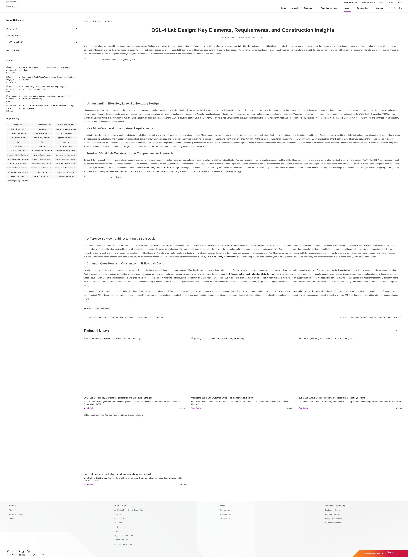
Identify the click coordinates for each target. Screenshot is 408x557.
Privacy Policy (33, 555)
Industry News (106, 21)
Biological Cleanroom (368, 2)
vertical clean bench (42, 133)
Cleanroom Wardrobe (122, 540)
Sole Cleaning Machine (123, 544)
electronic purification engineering (42, 159)
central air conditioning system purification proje (66, 163)
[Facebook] (7, 551)
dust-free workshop (18, 150)
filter (17, 142)
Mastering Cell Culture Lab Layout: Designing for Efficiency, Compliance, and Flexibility (130, 317)
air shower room (66, 146)
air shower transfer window (42, 125)
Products (309, 8)
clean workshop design (18, 176)
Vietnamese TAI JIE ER (376, 553)
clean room (18, 125)
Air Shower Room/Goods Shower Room (129, 510)
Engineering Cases (332, 510)
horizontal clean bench (18, 133)
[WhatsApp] (28, 551)
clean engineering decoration (18, 181)
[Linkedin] (12, 551)
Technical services (329, 8)
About (295, 8)
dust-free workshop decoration (41, 150)
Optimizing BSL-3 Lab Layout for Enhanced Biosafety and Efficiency (376, 317)
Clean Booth (119, 514)
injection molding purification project (18, 155)
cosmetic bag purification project (42, 168)
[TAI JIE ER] (11, 8)
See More (397, 331)
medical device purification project (42, 163)
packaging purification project (66, 155)
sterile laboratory (42, 172)
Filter (116, 531)
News (347, 8)
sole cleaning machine (42, 138)
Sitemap (45, 555)
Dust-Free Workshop (386, 2)
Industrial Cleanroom (350, 2)
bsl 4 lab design (103, 308)
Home (283, 8)
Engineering (363, 8)
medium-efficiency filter (66, 125)
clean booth (42, 146)
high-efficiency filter (18, 129)
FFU (116, 527)
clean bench (18, 146)
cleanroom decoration (66, 176)
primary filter (42, 129)
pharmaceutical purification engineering (66, 168)
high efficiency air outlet (66, 138)
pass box (66, 142)
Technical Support (226, 518)
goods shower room (66, 133)
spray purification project (41, 155)
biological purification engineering (66, 159)
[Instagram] (23, 551)
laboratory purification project (18, 172)
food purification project (18, 163)
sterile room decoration (42, 176)
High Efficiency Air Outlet (123, 535)
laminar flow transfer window (66, 129)
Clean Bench (119, 518)
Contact (399, 2)
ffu (42, 142)
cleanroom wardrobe (18, 138)
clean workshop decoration (66, 172)
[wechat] (395, 8)
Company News (226, 510)
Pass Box (118, 523)
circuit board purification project (18, 159)
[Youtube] (18, 551)
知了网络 (22, 555)
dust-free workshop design (66, 150)
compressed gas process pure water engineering (18, 168)
